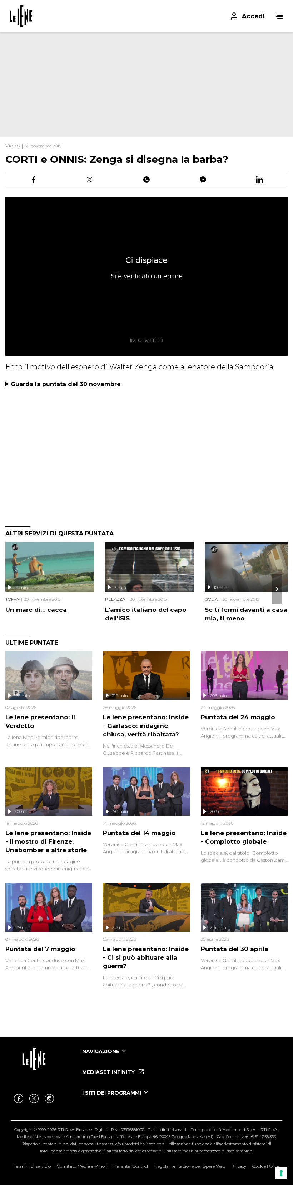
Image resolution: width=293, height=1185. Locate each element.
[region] (128, 78)
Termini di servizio (32, 1166)
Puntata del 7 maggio (40, 948)
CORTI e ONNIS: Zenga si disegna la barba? (116, 159)
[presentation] (277, 589)
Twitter (34, 1098)
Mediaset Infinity (109, 1072)
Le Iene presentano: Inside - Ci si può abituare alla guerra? (146, 957)
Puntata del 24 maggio (238, 717)
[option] (182, 1058)
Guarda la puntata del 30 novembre (66, 384)
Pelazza (115, 599)
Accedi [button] (253, 16)
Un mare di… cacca (36, 609)
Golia (211, 599)
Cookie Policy (265, 1166)
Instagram (49, 1098)
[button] (146, 16)
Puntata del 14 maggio (139, 832)
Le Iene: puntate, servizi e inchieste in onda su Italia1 (21, 16)
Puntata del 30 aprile (234, 948)
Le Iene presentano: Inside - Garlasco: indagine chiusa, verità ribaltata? (146, 726)
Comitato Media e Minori (82, 1166)
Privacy (238, 1166)
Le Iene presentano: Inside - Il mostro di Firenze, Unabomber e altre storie (48, 841)
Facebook (18, 1098)
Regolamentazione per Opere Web (189, 1166)
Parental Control (131, 1166)
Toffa (12, 599)
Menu (279, 16)
